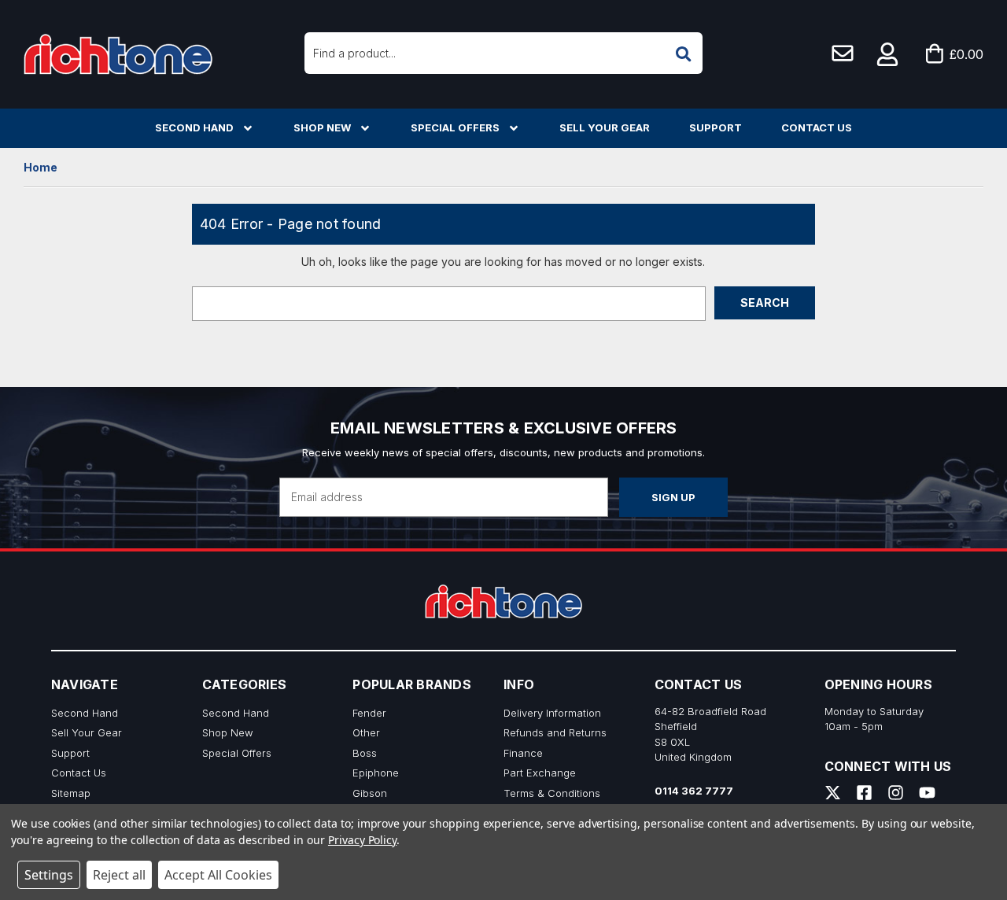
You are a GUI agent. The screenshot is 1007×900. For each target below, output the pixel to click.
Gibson (369, 793)
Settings (48, 874)
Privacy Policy (362, 839)
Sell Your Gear (604, 127)
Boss (364, 753)
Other (366, 732)
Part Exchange (540, 772)
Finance (523, 753)
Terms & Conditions (552, 793)
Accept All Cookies (218, 874)
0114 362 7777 (694, 790)
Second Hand (194, 127)
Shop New (322, 127)
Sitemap (70, 793)
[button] (888, 54)
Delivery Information (552, 712)
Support (715, 127)
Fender (369, 712)
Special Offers (455, 127)
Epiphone (375, 772)
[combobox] (503, 53)
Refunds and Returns (555, 732)
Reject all (119, 874)
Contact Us (816, 127)
